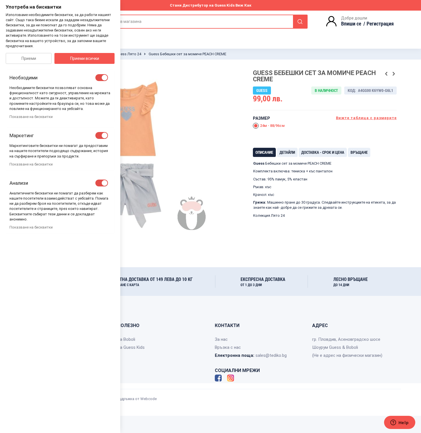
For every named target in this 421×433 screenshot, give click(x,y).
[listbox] (325, 126)
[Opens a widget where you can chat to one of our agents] (399, 423)
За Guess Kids (131, 347)
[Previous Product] (386, 74)
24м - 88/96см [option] (272, 125)
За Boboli (126, 339)
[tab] (264, 152)
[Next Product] (393, 74)
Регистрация (380, 23)
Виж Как (243, 5)
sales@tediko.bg (271, 355)
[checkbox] (101, 77)
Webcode (148, 399)
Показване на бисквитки (31, 117)
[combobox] (202, 22)
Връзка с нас (228, 347)
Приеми (28, 58)
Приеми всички (84, 58)
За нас (221, 339)
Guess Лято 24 (128, 54)
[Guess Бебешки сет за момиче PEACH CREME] (129, 246)
